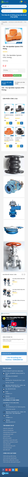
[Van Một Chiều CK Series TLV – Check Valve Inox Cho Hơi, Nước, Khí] (7, 303)
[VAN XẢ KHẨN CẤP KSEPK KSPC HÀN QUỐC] (14, 230)
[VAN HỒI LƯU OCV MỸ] (14, 186)
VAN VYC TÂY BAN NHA (8, 430)
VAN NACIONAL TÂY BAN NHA (9, 432)
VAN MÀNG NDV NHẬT (8, 434)
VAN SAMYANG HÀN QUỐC (9, 446)
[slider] (5, 51)
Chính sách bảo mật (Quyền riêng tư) (11, 462)
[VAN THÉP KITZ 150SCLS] (14, 256)
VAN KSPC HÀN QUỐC (8, 428)
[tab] (7, 83)
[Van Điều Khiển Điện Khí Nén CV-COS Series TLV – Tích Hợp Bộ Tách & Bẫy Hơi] (7, 282)
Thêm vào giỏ (8, 75)
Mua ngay (18, 75)
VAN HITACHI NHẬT (7, 448)
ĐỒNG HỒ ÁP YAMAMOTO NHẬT (10, 442)
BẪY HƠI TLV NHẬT (7, 438)
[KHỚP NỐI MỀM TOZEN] (14, 164)
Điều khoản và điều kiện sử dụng (10, 460)
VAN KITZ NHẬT (6, 436)
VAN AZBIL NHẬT (7, 444)
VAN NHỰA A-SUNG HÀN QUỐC (10, 440)
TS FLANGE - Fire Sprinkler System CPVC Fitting (8, 140)
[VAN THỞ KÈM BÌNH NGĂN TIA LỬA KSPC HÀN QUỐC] (14, 208)
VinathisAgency (19, 472)
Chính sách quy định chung (9, 456)
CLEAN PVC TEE (18, 115)
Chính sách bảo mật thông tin (10, 458)
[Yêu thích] (10, 123)
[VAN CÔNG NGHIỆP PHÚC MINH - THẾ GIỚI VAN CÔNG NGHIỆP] (7, 1)
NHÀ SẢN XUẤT (6, 449)
